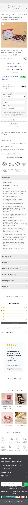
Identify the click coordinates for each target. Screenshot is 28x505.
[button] (3, 33)
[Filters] (2, 332)
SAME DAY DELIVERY (11, 14)
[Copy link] (25, 58)
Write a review (14, 323)
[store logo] (14, 7)
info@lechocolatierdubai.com (14, 224)
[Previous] (3, 338)
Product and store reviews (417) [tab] (14, 328)
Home (2, 14)
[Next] (24, 338)
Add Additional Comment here (14, 154)
